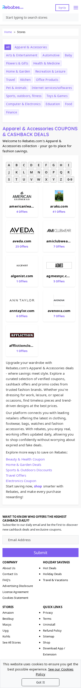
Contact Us (10, 574)
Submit (40, 552)
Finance (11, 112)
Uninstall (49, 624)
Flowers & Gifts (17, 63)
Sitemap (48, 636)
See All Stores (11, 642)
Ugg (5, 630)
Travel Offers (16, 475)
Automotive (51, 55)
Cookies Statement (15, 598)
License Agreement (15, 592)
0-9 (70, 179)
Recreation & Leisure (50, 71)
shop (38, 486)
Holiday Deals (52, 574)
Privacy (48, 613)
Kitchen (25, 80)
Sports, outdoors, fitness (23, 96)
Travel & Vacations (55, 580)
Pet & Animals (16, 88)
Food (68, 104)
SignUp (62, 7)
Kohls (6, 636)
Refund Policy (52, 630)
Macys (6, 624)
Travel (10, 80)
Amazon (8, 613)
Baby (68, 55)
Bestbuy (8, 619)
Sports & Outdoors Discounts (29, 470)
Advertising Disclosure (17, 586)
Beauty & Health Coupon (25, 459)
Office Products (47, 80)
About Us (8, 568)
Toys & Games (57, 96)
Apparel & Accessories (31, 47)
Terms (47, 619)
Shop (46, 642)
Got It (40, 682)
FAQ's (6, 580)
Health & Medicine (46, 63)
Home (8, 32)
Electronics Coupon (21, 480)
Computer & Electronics (23, 104)
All (7, 47)
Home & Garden (18, 71)
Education (53, 104)
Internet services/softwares (52, 88)
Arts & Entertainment (22, 55)
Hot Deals (49, 568)
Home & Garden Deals (23, 464)
